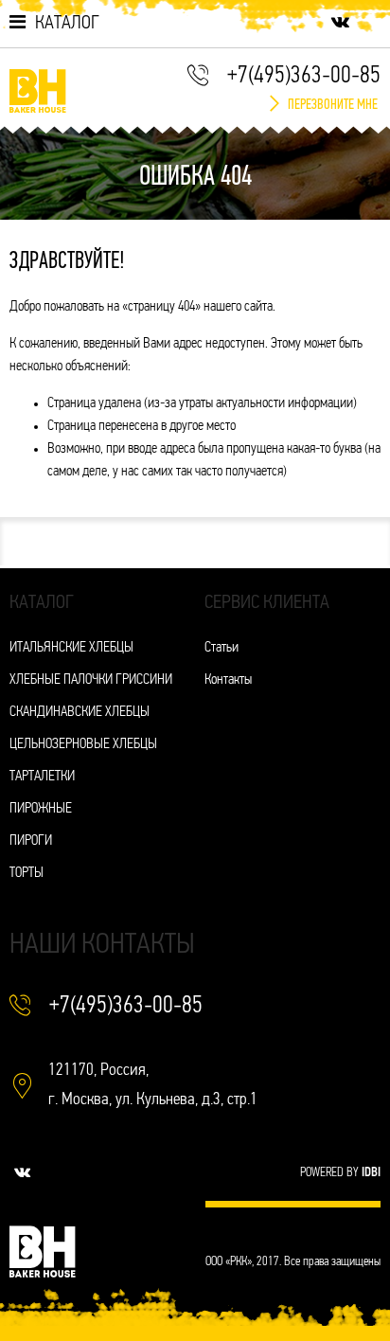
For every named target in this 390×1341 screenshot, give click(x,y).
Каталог (67, 23)
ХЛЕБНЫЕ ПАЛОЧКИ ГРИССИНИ (90, 680)
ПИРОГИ (30, 841)
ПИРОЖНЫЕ (40, 809)
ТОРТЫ (26, 874)
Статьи (221, 648)
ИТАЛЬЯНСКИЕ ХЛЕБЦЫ (71, 648)
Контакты (228, 680)
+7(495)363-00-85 (304, 76)
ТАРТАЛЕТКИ (42, 777)
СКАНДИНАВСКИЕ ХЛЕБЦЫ (79, 713)
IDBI (371, 1173)
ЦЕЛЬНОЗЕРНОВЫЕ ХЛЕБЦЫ (83, 745)
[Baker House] (37, 91)
